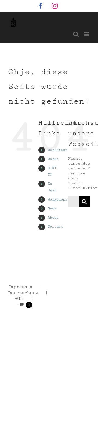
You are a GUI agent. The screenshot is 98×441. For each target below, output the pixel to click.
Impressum (20, 286)
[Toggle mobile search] (76, 34)
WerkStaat (57, 150)
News (52, 208)
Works (53, 159)
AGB (18, 298)
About (53, 217)
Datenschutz (23, 292)
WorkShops (57, 199)
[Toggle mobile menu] (87, 34)
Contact (55, 226)
